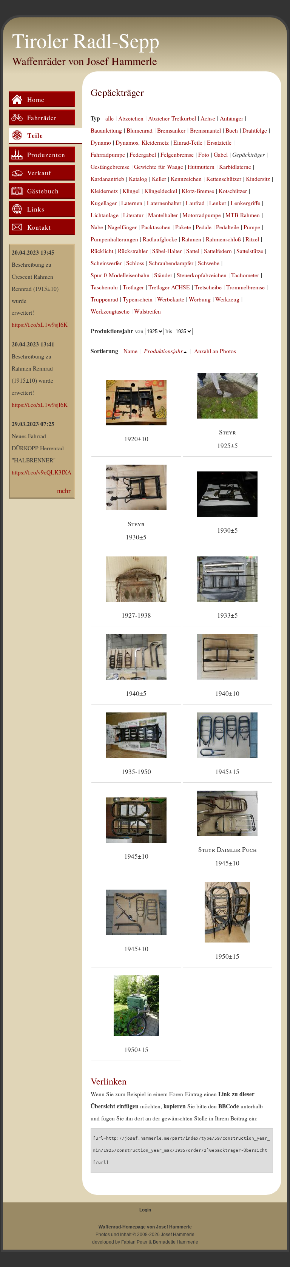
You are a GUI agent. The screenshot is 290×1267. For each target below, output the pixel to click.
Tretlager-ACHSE (169, 287)
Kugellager (104, 203)
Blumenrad (139, 130)
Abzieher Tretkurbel (172, 118)
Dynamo (101, 142)
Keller (159, 178)
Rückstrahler (133, 251)
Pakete (183, 227)
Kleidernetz (104, 191)
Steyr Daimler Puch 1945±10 (227, 856)
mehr (64, 490)
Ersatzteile (219, 142)
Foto (203, 154)
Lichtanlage (105, 215)
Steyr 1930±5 (136, 530)
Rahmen (191, 239)
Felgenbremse (177, 154)
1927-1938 (136, 615)
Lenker (217, 203)
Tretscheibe (208, 287)
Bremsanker (171, 130)
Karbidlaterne (235, 166)
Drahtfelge (254, 130)
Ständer (163, 275)
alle (109, 118)
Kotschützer (233, 191)
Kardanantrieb (107, 178)
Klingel (131, 191)
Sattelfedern (218, 251)
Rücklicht (102, 251)
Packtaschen (156, 227)
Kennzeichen (186, 178)
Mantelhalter (163, 215)
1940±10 (227, 693)
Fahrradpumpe (108, 154)
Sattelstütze (249, 251)
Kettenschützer (223, 178)
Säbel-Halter (167, 251)
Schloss (135, 263)
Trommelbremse (245, 287)
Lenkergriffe (245, 203)
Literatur (133, 215)
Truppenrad (104, 299)
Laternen (131, 203)
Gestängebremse (110, 166)
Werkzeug (227, 299)
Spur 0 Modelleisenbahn (120, 275)
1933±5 (227, 615)
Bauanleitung (106, 130)
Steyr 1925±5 (227, 439)
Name (130, 351)
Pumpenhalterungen (114, 239)
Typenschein (138, 299)
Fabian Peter (134, 1242)
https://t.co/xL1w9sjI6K (40, 324)
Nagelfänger (122, 227)
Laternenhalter (164, 203)
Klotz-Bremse (198, 191)
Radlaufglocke (160, 239)
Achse (208, 118)
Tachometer (245, 275)
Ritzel (252, 239)
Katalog (138, 178)
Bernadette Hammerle (175, 1242)
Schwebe (208, 263)
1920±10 (136, 438)
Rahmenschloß (223, 239)
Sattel (192, 251)
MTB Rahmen (242, 215)
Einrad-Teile (187, 142)
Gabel (221, 154)
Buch (231, 130)
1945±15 (227, 771)
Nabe (97, 227)
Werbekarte (170, 299)
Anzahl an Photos (215, 351)
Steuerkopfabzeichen (202, 275)
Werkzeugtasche (110, 311)
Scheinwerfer (106, 263)
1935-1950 (136, 771)
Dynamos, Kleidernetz (142, 142)
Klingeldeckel (160, 191)
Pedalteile (227, 227)
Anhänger (231, 118)
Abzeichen (130, 118)
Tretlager (133, 287)
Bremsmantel (205, 130)
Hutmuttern (201, 166)
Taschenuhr (104, 287)
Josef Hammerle (177, 1234)
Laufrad (195, 203)
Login (145, 1210)
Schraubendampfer (171, 263)
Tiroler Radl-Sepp (85, 40)
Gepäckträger (117, 92)
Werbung (200, 299)
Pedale (203, 227)
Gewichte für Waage (158, 166)
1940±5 (136, 693)
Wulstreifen (147, 311)
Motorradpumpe (201, 215)
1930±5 (227, 530)
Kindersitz (258, 178)
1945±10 (136, 856)
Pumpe (252, 227)
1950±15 (227, 956)
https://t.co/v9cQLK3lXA (41, 472)
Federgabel (143, 154)
